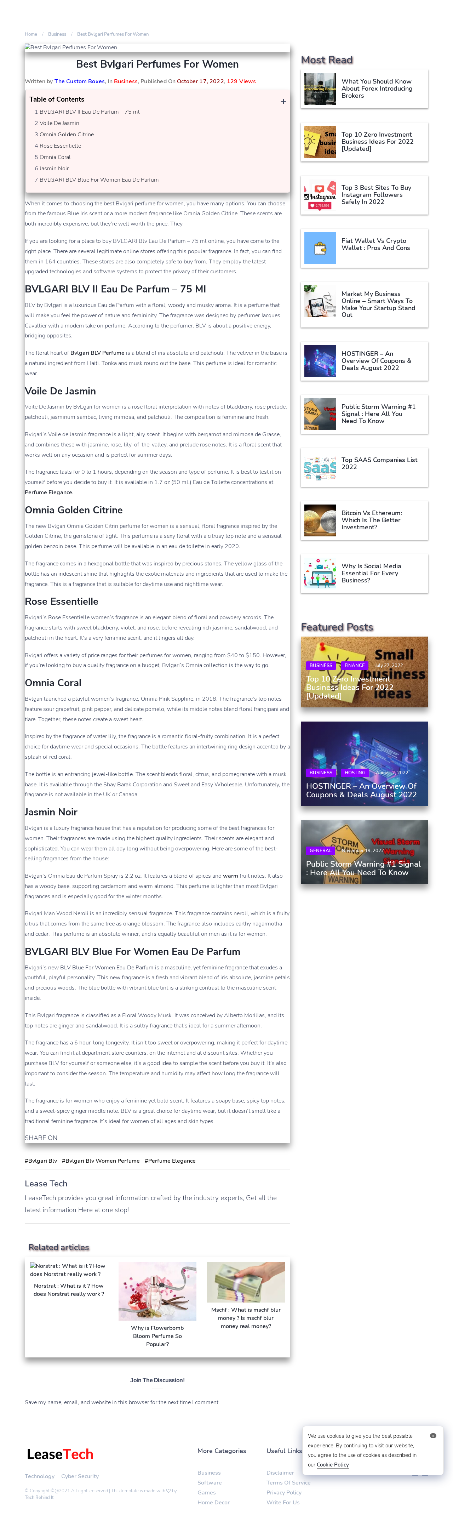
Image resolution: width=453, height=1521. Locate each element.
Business (126, 81)
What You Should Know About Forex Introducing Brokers (377, 88)
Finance (355, 665)
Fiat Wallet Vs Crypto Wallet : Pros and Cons (376, 244)
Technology (40, 1476)
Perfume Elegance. (49, 492)
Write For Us (283, 1502)
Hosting (355, 773)
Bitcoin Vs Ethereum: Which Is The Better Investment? (372, 520)
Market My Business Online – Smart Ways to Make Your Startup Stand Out (378, 304)
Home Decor (213, 1502)
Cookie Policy (333, 1464)
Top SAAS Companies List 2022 (380, 463)
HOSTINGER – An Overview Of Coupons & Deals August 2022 (377, 360)
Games (206, 1493)
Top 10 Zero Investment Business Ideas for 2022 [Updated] (378, 141)
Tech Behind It (39, 1497)
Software (209, 1483)
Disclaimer (280, 1473)
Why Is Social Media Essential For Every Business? (371, 573)
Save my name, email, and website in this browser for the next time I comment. (122, 1402)
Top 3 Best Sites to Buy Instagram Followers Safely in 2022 (376, 194)
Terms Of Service (288, 1483)
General (321, 851)
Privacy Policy (284, 1493)
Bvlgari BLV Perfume (97, 353)
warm (230, 876)
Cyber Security (80, 1476)
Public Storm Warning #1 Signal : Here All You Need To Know (379, 414)
